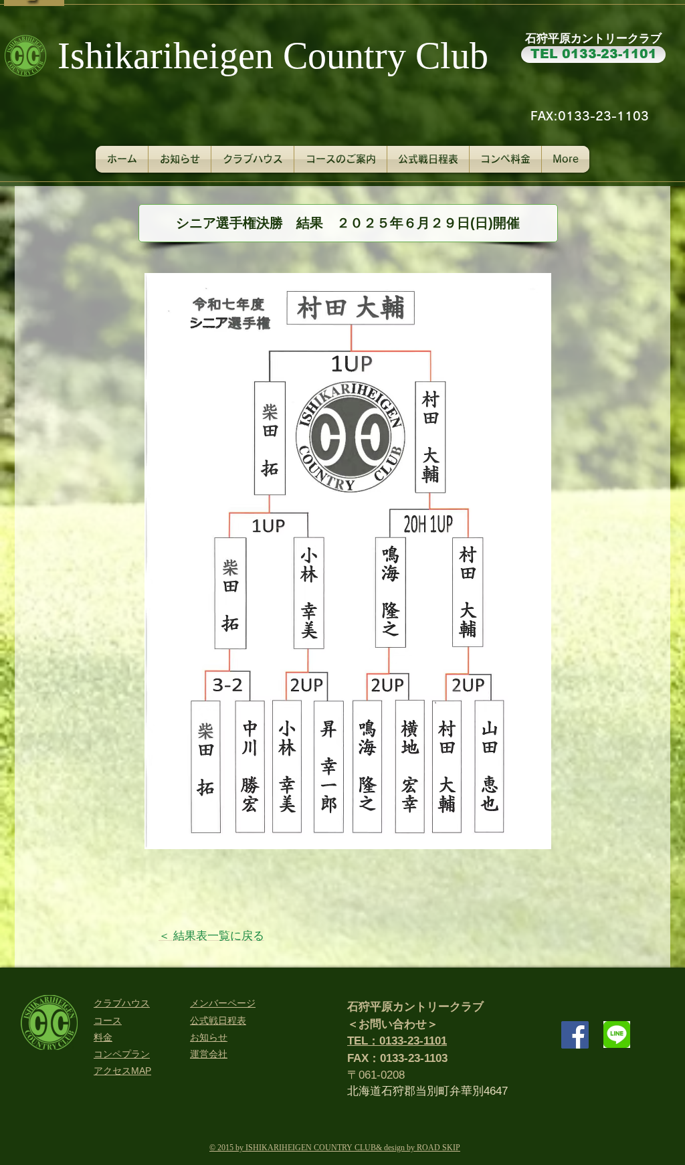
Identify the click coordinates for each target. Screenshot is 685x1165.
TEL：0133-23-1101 (397, 1041)
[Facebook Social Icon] (575, 1035)
